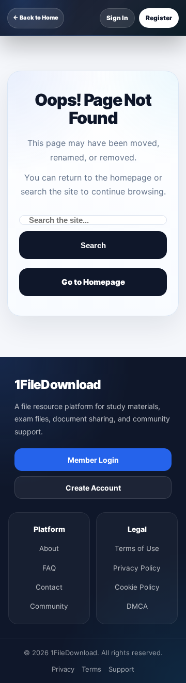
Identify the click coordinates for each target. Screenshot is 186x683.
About (49, 548)
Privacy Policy (137, 568)
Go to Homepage (93, 282)
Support (121, 669)
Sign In (117, 18)
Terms (91, 669)
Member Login (93, 460)
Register (159, 18)
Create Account (93, 487)
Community (49, 606)
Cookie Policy (137, 587)
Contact (49, 587)
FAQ (49, 568)
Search (93, 245)
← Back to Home (35, 17)
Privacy (63, 669)
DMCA (137, 606)
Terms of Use (137, 548)
